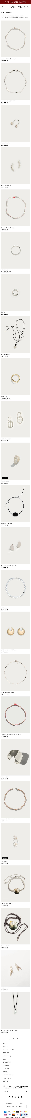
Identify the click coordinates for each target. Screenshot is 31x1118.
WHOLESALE (6, 1081)
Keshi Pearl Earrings (5, 988)
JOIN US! (5, 1071)
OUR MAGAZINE (7, 1078)
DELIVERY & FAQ (7, 1056)
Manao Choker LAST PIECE (7, 523)
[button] (2, 7)
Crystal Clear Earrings (6, 438)
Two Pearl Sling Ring (5, 143)
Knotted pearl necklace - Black (7, 692)
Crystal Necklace (4, 607)
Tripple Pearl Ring (5, 481)
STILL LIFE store (13, 1117)
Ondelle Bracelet (4, 776)
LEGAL (4, 1059)
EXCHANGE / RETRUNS (8, 1049)
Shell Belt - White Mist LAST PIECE (8, 903)
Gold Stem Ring (4, 396)
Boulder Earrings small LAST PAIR (8, 565)
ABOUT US (5, 1043)
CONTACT (5, 1046)
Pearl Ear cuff (4, 861)
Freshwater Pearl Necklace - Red (8, 227)
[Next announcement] (28, 2)
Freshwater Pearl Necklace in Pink (8, 819)
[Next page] (21, 1038)
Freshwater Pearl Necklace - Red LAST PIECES (11, 734)
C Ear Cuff (3, 312)
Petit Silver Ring (4, 269)
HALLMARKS (6, 1065)
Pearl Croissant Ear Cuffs (6, 185)
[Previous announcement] (3, 2)
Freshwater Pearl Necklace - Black (8, 100)
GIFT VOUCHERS (7, 1068)
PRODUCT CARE (7, 1062)
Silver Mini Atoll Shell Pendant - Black (9, 1030)
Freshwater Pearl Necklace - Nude (8, 58)
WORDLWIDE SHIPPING (8, 1075)
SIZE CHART (6, 1052)
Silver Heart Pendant (5, 354)
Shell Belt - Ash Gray (5, 945)
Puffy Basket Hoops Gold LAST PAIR (9, 650)
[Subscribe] (26, 1091)
